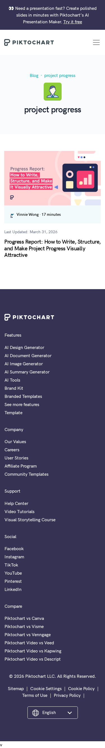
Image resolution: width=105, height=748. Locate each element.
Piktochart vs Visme (24, 626)
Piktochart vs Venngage (27, 634)
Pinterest (13, 581)
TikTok (11, 565)
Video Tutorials (19, 511)
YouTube (13, 573)
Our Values (15, 441)
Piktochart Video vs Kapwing (32, 651)
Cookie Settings (46, 688)
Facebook (14, 548)
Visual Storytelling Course (29, 519)
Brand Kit (13, 388)
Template (13, 412)
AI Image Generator (23, 363)
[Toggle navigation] (96, 42)
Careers (11, 449)
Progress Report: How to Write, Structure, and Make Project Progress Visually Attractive (52, 247)
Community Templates (26, 474)
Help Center (16, 503)
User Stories (16, 458)
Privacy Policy (67, 695)
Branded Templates (23, 396)
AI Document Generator (28, 355)
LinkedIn (13, 589)
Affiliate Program (20, 466)
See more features (21, 404)
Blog (34, 75)
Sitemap (16, 688)
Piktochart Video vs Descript (32, 659)
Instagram (14, 556)
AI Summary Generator (27, 372)
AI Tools (12, 380)
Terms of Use (34, 695)
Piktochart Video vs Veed (29, 642)
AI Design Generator (24, 347)
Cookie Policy (81, 688)
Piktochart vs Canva (24, 618)
